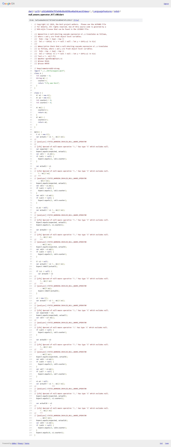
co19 (37, 11)
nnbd (116, 11)
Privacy (20, 443)
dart (30, 11)
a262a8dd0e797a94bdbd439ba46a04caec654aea (65, 11)
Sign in (166, 4)
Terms (26, 443)
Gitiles (14, 443)
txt (161, 443)
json (167, 443)
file (76, 20)
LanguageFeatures (102, 11)
